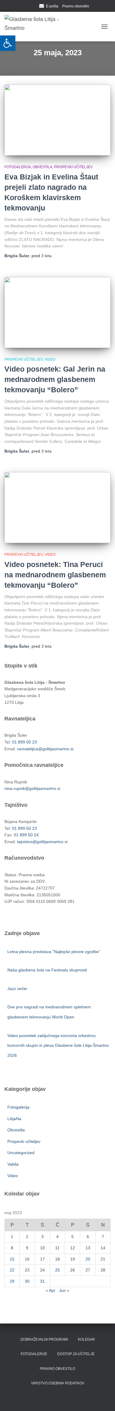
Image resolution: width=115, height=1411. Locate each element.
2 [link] (27, 1236)
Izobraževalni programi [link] (44, 1339)
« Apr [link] (50, 1290)
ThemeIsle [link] (72, 1396)
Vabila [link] (13, 1164)
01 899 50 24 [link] (26, 834)
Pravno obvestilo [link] (75, 6)
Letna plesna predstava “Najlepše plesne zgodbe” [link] (53, 951)
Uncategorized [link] (20, 1152)
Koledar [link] (86, 1339)
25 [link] (57, 1270)
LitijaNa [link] (14, 1118)
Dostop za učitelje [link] (76, 1354)
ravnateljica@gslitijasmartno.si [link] (45, 748)
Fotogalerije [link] (34, 1354)
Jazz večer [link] (18, 988)
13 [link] (88, 1247)
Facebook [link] (26, 6)
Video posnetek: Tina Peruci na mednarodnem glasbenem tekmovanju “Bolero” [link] (55, 574)
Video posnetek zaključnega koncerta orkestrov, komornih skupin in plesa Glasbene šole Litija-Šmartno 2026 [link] (58, 1045)
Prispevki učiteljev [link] (73, 167)
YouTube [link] (33, 6)
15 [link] (12, 1259)
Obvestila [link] (42, 167)
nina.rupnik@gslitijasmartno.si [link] (32, 788)
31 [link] (42, 1281)
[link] (7, 43)
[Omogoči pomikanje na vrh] (103, 1399)
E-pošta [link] (52, 6)
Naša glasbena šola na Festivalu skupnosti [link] (47, 970)
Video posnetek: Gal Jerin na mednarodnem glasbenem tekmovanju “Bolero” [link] (54, 379)
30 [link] (27, 1281)
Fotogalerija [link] (17, 167)
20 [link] (88, 1259)
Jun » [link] (64, 1290)
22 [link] (12, 1270)
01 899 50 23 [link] (24, 742)
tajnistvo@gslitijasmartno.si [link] (42, 841)
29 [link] (12, 1281)
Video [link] (50, 359)
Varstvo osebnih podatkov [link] (57, 1383)
